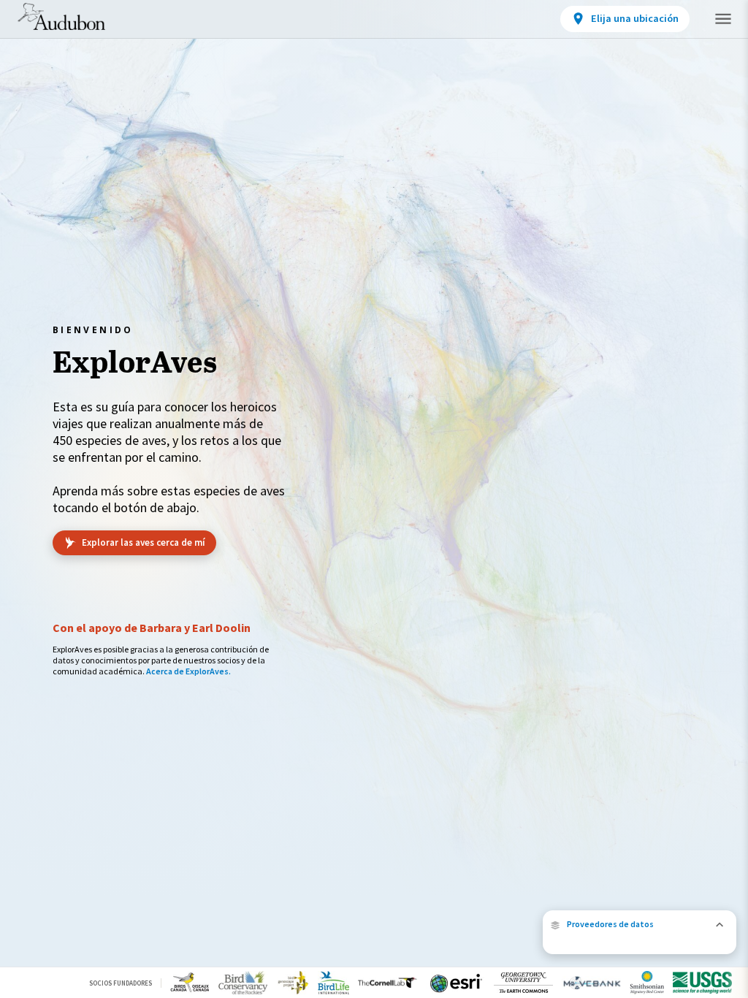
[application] (374, 499)
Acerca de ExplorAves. (188, 671)
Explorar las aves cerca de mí (143, 542)
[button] (639, 924)
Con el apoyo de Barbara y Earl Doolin (152, 627)
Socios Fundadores (120, 983)
